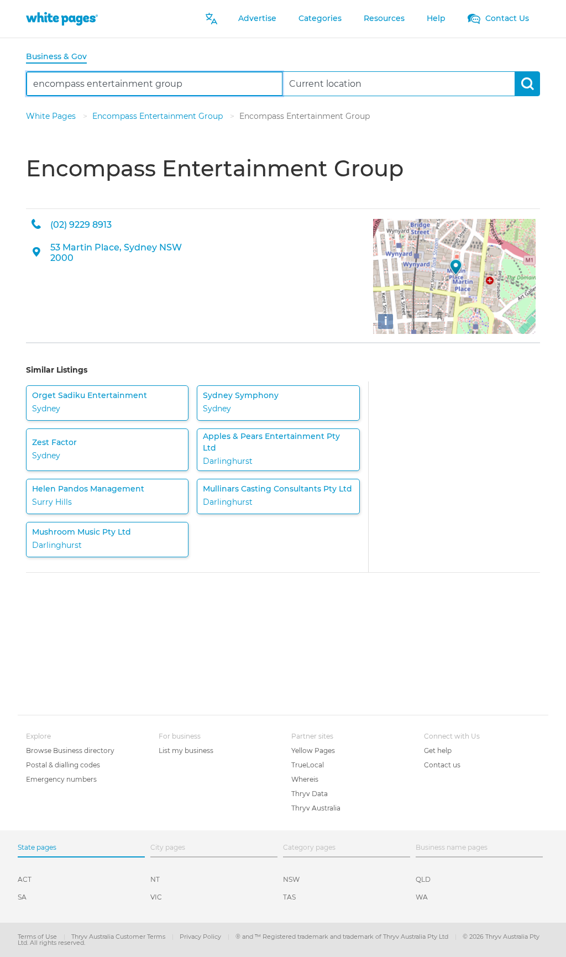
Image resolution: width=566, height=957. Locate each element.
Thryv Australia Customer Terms (119, 936)
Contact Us (506, 18)
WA (422, 897)
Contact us (442, 765)
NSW (291, 879)
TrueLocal (307, 765)
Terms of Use (38, 936)
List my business (186, 750)
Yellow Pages (313, 750)
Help (436, 18)
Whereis (304, 779)
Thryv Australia (315, 808)
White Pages (52, 116)
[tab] (61, 57)
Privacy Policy (201, 936)
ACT (25, 879)
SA (22, 897)
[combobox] (154, 84)
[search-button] (527, 84)
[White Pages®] (62, 18)
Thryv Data (309, 793)
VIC (156, 897)
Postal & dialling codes (63, 765)
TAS (289, 897)
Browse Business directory (70, 750)
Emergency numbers (61, 779)
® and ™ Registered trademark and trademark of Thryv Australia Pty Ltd (342, 936)
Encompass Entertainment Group (158, 116)
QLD (423, 879)
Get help (438, 750)
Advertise (257, 18)
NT (155, 879)
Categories (320, 18)
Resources (384, 18)
